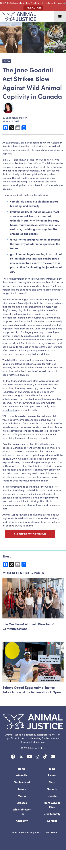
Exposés (22, 803)
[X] (21, 756)
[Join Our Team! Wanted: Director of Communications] (33, 598)
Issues (22, 789)
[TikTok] (45, 756)
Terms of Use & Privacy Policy (26, 832)
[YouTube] (29, 756)
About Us (21, 775)
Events (52, 775)
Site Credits (51, 832)
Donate (52, 796)
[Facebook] (13, 756)
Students (52, 789)
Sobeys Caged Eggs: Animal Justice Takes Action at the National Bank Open (31, 689)
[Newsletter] (53, 756)
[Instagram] (37, 756)
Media (22, 796)
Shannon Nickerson (16, 117)
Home (21, 768)
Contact (52, 820)
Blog (52, 768)
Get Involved (22, 782)
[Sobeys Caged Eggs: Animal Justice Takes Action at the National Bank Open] (33, 662)
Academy (22, 820)
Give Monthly (52, 814)
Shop (52, 782)
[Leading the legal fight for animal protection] (18, 16)
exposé (6, 462)
